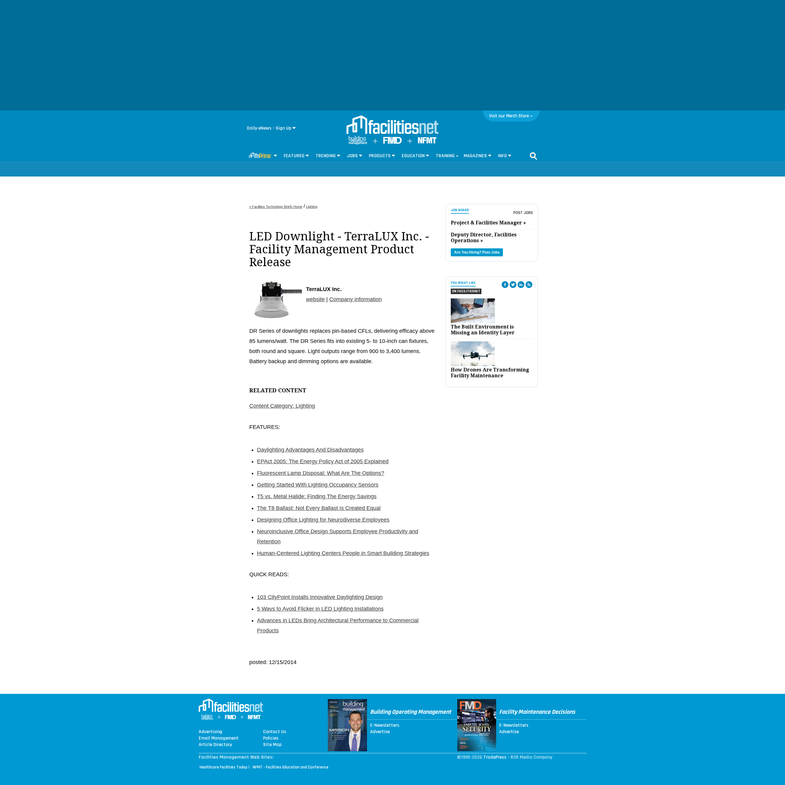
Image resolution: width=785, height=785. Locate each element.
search (533, 156)
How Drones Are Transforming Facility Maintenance (490, 373)
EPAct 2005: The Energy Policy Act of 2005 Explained (323, 461)
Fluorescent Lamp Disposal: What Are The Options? (320, 473)
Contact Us (274, 731)
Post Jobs (523, 213)
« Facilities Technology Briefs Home (275, 206)
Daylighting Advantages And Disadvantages (310, 450)
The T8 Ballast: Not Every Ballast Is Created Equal (319, 508)
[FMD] (392, 142)
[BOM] (358, 143)
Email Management (219, 738)
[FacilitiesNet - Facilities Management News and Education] (392, 125)
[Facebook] (505, 284)
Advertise (380, 731)
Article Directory (215, 744)
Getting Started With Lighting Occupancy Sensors (317, 485)
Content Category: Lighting (282, 406)
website (315, 299)
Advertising (210, 731)
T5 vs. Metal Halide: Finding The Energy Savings (317, 496)
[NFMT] (427, 142)
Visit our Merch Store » (510, 116)
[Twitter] (513, 284)
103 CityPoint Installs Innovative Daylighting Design (320, 597)
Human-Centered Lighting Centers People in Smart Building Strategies (343, 553)
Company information (355, 299)
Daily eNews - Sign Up (269, 128)
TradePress (494, 757)
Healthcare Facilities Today (223, 767)
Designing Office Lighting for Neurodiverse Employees (323, 520)
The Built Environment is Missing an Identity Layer (483, 330)
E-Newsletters (384, 725)
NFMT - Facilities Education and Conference (290, 767)
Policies (270, 738)
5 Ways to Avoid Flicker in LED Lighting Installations (320, 609)
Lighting (311, 206)
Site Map (272, 744)
